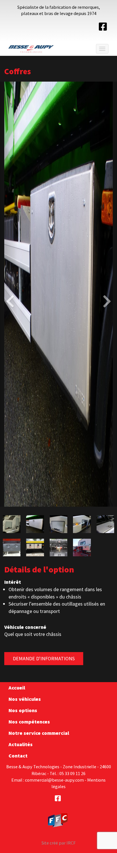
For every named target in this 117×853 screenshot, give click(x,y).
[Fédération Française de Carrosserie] (58, 819)
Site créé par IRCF (58, 843)
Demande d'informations (44, 658)
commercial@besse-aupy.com (54, 780)
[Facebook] (103, 28)
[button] (9, 294)
